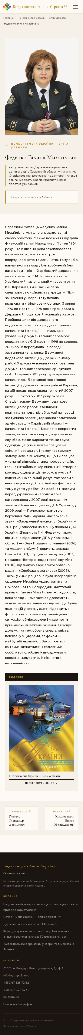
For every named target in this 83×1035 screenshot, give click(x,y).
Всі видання (11, 997)
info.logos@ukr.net (16, 975)
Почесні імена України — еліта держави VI (32, 917)
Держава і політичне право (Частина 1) (30, 924)
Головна (8, 17)
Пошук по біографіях (17, 1004)
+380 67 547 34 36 (16, 990)
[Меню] (76, 7)
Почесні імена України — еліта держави (42, 17)
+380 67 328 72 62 (16, 983)
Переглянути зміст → (41, 783)
